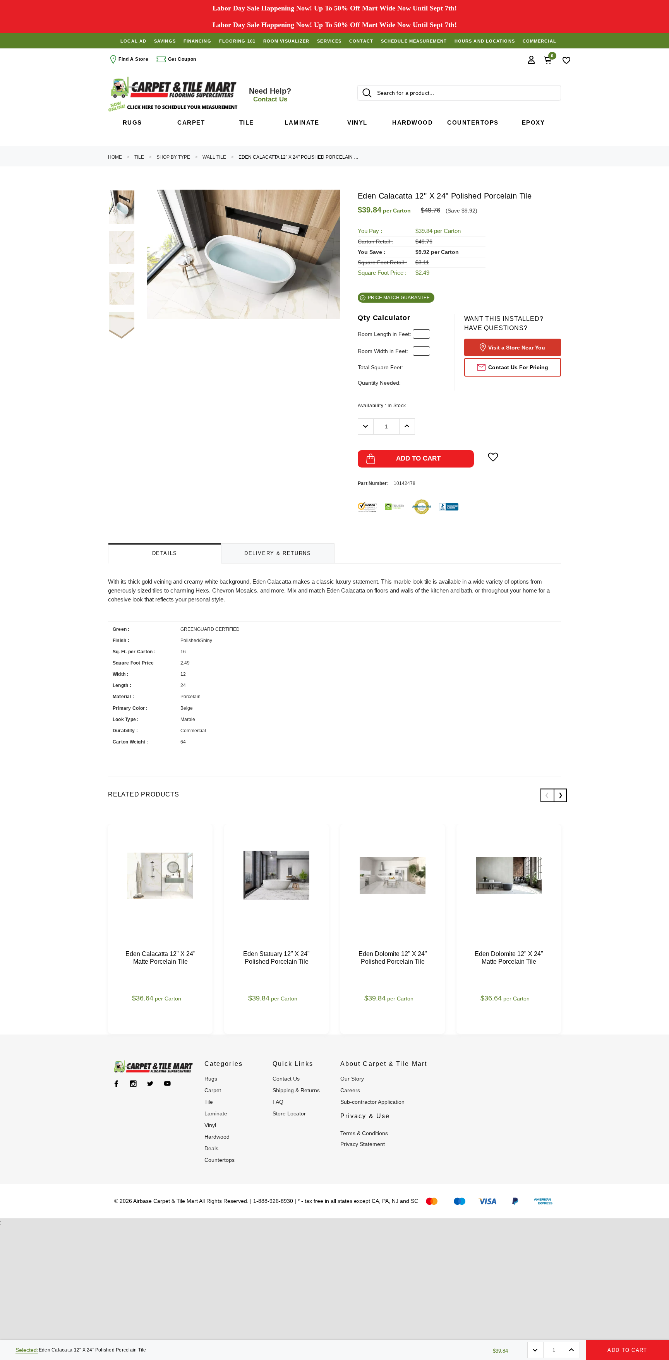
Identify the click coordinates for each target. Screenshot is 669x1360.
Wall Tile (214, 157)
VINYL (210, 1125)
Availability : (382, 405)
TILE (139, 157)
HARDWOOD (217, 1137)
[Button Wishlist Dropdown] (493, 457)
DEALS (211, 1148)
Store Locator (289, 1113)
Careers (350, 1090)
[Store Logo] (174, 87)
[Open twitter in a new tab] (150, 1083)
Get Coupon (181, 59)
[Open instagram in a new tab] (133, 1083)
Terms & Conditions (364, 1133)
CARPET (212, 1090)
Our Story (352, 1079)
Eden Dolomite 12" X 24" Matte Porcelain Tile (509, 958)
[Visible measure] (174, 106)
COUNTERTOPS (219, 1160)
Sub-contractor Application (372, 1102)
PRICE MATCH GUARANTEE (399, 297)
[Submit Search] (367, 93)
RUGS (210, 1079)
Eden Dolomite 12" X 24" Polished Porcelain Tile (393, 958)
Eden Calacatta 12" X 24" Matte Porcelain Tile (160, 958)
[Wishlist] (566, 60)
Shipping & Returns (296, 1090)
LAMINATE (215, 1113)
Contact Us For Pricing (518, 367)
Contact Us (286, 1079)
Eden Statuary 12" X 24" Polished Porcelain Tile (276, 958)
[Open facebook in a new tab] (116, 1083)
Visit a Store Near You (516, 347)
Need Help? (270, 95)
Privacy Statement (362, 1144)
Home (115, 157)
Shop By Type (173, 157)
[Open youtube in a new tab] (167, 1083)
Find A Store (133, 59)
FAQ (278, 1102)
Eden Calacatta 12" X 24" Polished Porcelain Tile (298, 157)
